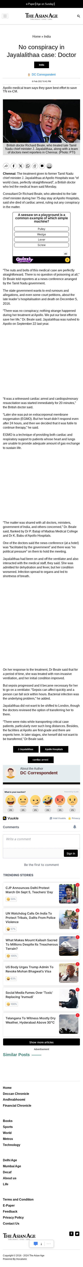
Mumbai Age (12, 1166)
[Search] (79, 17)
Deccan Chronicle (16, 1093)
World (7, 1133)
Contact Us (11, 1223)
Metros (8, 1139)
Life (5, 1184)
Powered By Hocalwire (15, 1259)
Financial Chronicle (17, 1105)
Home (7, 1087)
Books (8, 1121)
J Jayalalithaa (26, 749)
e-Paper (30, 4)
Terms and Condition (18, 1199)
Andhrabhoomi (14, 1099)
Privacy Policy (13, 1217)
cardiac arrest (41, 759)
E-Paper (9, 1205)
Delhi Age (10, 1160)
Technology (11, 1145)
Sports (8, 1127)
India (41, 65)
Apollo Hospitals (54, 749)
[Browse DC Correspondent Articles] (10, 773)
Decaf (7, 1172)
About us (9, 1178)
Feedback (10, 1211)
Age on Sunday (44, 4)
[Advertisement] (41, 361)
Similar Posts (16, 1054)
